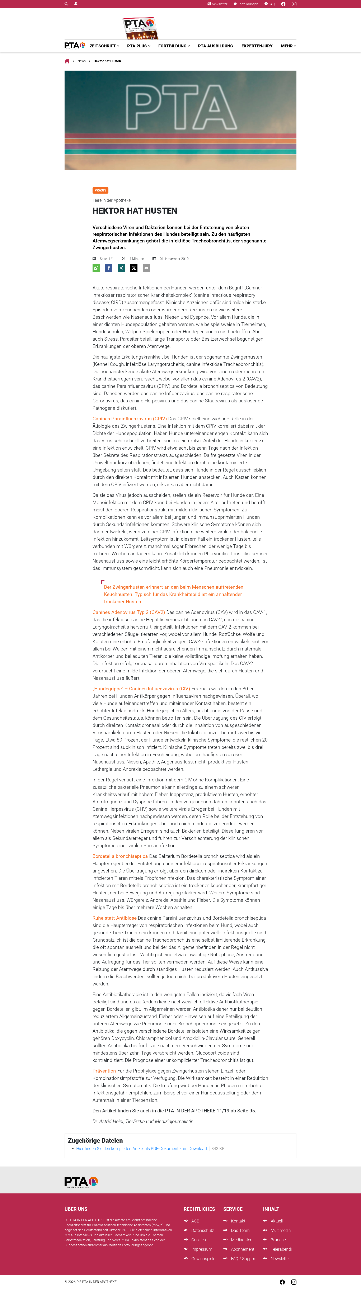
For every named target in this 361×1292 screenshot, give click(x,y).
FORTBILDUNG (172, 45)
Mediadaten (241, 1239)
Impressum (201, 1249)
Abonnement (242, 1249)
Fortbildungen (247, 4)
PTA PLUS (137, 45)
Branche (278, 1239)
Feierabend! (281, 1249)
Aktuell (276, 1221)
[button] (96, 268)
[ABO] (141, 23)
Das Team (240, 1230)
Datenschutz (202, 1230)
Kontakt (237, 1221)
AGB (194, 1221)
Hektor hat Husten (107, 61)
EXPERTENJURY (257, 45)
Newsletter (219, 4)
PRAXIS (100, 190)
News (82, 61)
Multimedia (280, 1230)
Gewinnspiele (202, 1258)
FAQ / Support (243, 1258)
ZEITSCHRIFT (103, 45)
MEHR (287, 45)
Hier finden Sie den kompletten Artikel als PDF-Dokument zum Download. (142, 1148)
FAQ (271, 4)
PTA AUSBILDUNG (215, 45)
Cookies (198, 1239)
